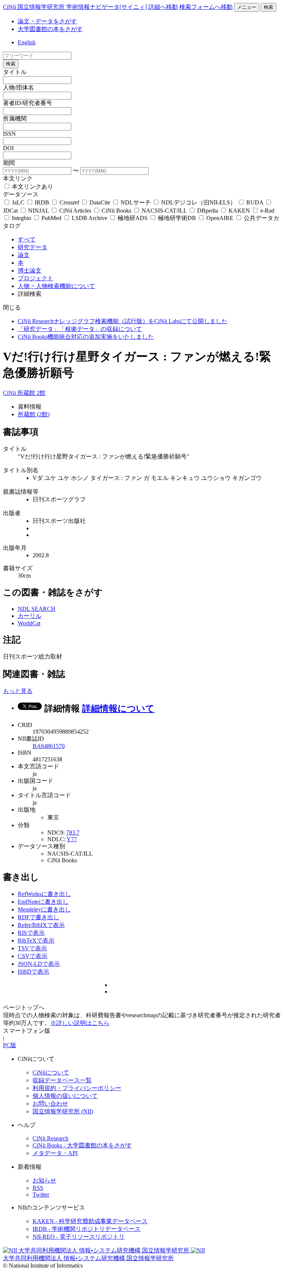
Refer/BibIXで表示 (41, 925)
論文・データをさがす (47, 21)
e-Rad (266, 210)
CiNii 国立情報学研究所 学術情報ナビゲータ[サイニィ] (75, 7)
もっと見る (18, 691)
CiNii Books (116, 210)
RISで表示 (31, 933)
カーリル (29, 616)
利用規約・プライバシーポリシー (77, 1088)
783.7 (73, 832)
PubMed (51, 218)
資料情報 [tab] (29, 406)
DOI (8, 148)
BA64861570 (49, 746)
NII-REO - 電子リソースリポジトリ (79, 1237)
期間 (9, 163)
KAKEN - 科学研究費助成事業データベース (90, 1221)
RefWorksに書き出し (44, 894)
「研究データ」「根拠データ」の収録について (80, 329)
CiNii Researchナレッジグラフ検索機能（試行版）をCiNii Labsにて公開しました (122, 321)
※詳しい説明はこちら (79, 1023)
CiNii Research (50, 1138)
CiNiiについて (51, 1072)
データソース (20, 194)
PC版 (9, 1045)
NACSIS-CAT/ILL (164, 210)
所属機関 (15, 118)
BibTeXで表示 (36, 940)
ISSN (9, 134)
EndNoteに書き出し (43, 902)
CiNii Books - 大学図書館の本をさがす (82, 1145)
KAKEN (239, 210)
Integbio (21, 218)
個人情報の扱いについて (65, 1096)
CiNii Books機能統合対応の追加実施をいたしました (86, 337)
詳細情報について (118, 708)
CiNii (10, 393)
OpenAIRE (220, 218)
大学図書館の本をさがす (50, 29)
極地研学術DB (176, 218)
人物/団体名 (18, 87)
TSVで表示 (32, 948)
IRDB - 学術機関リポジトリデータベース (87, 1229)
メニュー (246, 7)
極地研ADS (132, 218)
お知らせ (44, 1180)
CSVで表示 (32, 956)
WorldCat (29, 623)
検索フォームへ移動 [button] (206, 7)
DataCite (100, 202)
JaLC (18, 202)
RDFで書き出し (38, 917)
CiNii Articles (75, 210)
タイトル (15, 72)
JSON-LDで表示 (39, 964)
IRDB (42, 202)
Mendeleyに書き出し (44, 909)
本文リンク (18, 178)
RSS (38, 1188)
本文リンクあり (31, 186)
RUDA (255, 202)
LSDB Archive (89, 218)
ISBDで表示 (33, 971)
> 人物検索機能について (63, 286)
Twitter (41, 1194)
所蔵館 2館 (31, 393)
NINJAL (38, 210)
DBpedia (208, 210)
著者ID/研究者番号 (27, 103)
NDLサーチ (135, 202)
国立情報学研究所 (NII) (63, 1111)
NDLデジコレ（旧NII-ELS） (198, 202)
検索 (268, 7)
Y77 (72, 839)
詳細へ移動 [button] (163, 7)
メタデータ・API (55, 1153)
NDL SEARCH (36, 609)
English (27, 42)
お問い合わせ (50, 1103)
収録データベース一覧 (62, 1080)
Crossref (69, 202)
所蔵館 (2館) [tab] (34, 414)
